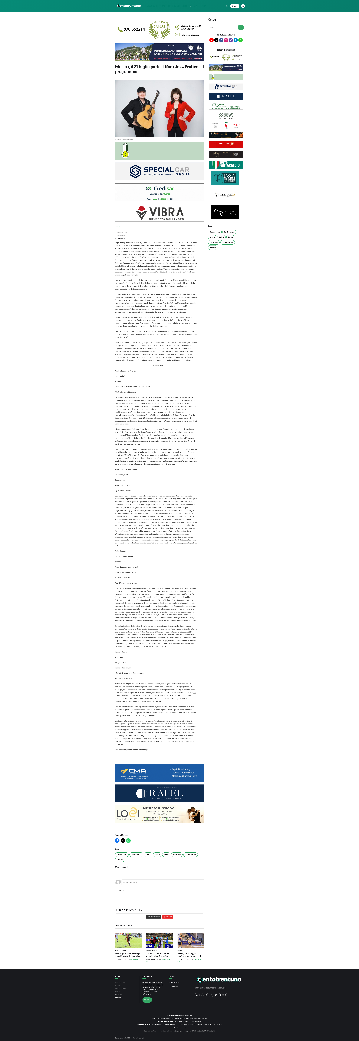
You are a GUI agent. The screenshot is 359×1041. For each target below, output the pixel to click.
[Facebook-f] (221, 40)
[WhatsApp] (128, 840)
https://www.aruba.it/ (179, 1028)
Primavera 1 (177, 854)
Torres (166, 854)
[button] (226, 6)
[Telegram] (236, 40)
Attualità (120, 860)
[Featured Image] (128, 940)
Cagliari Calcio (122, 854)
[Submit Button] (241, 27)
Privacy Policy (173, 986)
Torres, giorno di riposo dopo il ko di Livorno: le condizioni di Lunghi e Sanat (127, 956)
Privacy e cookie (174, 982)
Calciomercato (136, 854)
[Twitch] (231, 40)
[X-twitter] (216, 40)
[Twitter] (123, 840)
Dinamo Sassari (190, 854)
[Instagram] (226, 40)
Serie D (157, 854)
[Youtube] (211, 40)
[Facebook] (117, 840)
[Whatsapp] (240, 40)
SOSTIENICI (147, 977)
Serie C (148, 854)
